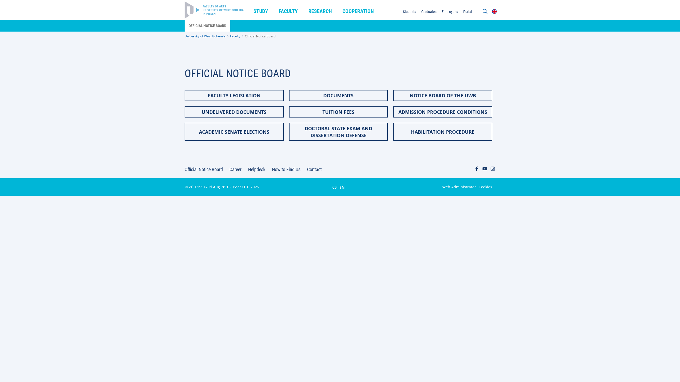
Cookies (485, 186)
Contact (314, 169)
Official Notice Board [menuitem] (207, 26)
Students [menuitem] (409, 12)
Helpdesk (256, 169)
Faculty (235, 36)
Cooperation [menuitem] (358, 11)
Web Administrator (459, 186)
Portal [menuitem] (467, 12)
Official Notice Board (260, 36)
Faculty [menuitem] (288, 11)
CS (334, 187)
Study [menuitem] (260, 11)
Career (235, 169)
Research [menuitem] (320, 11)
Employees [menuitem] (450, 12)
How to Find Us (286, 169)
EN (342, 187)
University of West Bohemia (205, 36)
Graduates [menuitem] (428, 12)
